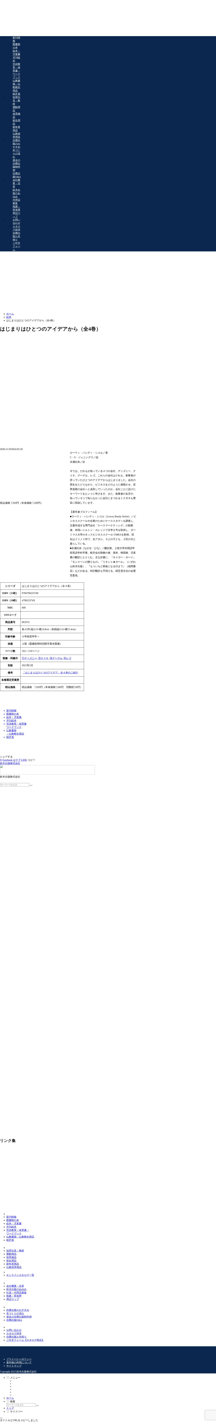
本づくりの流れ (15, 1313)
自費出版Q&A (14, 1320)
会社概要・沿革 (15, 1286)
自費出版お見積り (16, 1336)
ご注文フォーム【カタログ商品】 (25, 1340)
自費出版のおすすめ (17, 1310)
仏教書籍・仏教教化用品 (20, 1236)
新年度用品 (12, 1264)
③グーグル (56, 658)
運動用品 (11, 1254)
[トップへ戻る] (1, 1418)
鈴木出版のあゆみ (16, 1289)
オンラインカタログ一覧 (20, 1275)
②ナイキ (43, 658)
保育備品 (11, 1257)
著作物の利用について (19, 1362)
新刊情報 (11, 1217)
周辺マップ (12, 1299)
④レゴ (67, 658)
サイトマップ (14, 1365)
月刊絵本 (11, 1226)
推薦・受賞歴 (14, 1296)
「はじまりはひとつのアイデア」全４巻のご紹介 (50, 672)
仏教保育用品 (14, 1267)
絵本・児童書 (14, 1223)
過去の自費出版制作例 (19, 1316)
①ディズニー (29, 658)
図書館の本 (12, 1220)
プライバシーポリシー (19, 1359)
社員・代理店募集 (16, 1292)
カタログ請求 (14, 1333)
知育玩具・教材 (15, 1250)
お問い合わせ (14, 1330)
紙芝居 (10, 1240)
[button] (31, 760)
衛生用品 (11, 1260)
